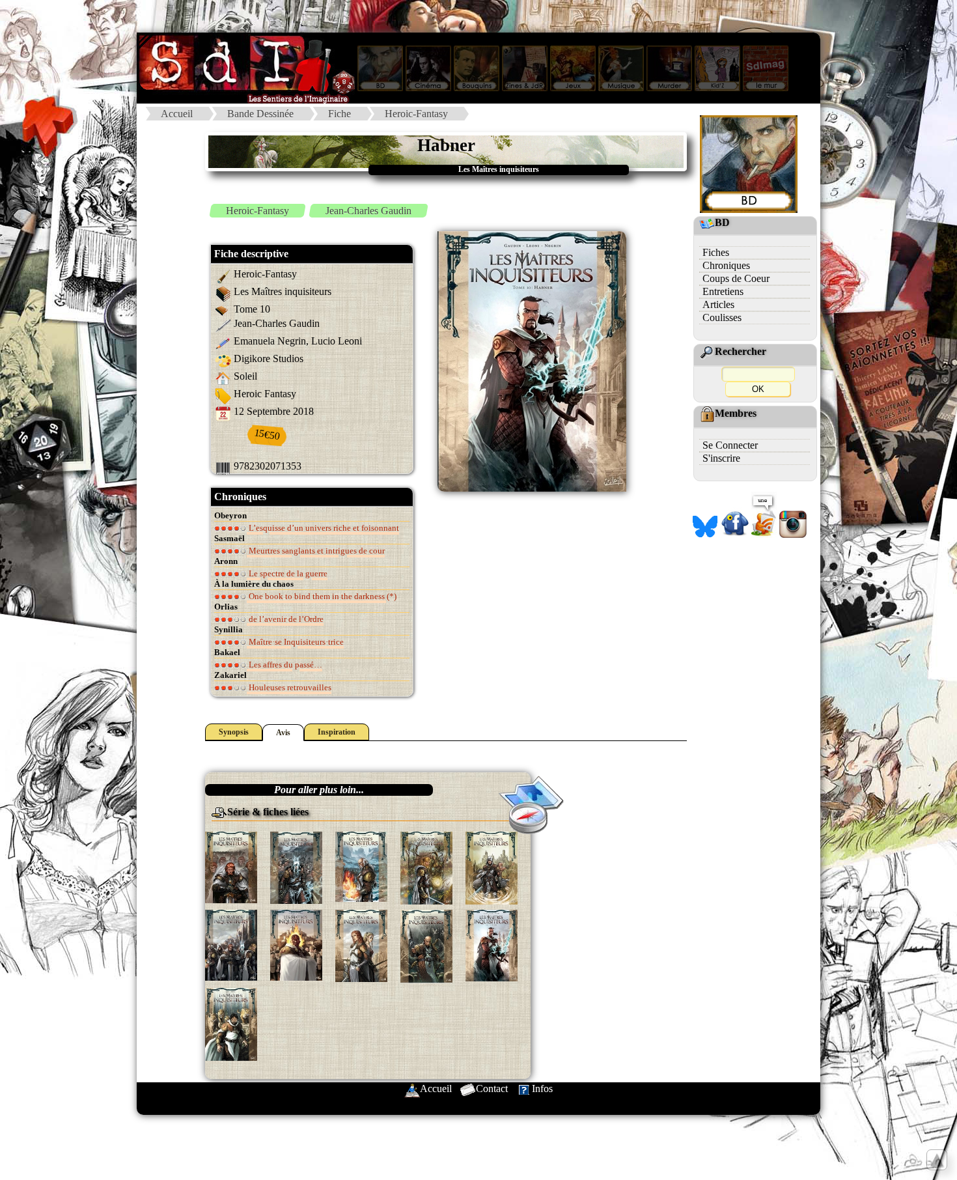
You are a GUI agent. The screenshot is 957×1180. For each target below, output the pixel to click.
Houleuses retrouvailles (289, 687)
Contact (492, 1088)
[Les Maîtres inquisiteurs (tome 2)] (296, 866)
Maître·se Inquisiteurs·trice (295, 642)
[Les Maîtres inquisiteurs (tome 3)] (361, 865)
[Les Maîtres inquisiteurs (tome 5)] (491, 866)
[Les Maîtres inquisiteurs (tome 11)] (231, 1022)
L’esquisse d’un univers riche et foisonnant (323, 528)
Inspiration (336, 732)
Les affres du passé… (284, 664)
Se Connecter (730, 445)
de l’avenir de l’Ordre (285, 619)
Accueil (177, 113)
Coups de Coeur (736, 278)
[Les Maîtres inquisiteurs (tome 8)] (361, 944)
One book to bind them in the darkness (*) (321, 596)
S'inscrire (721, 458)
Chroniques (726, 265)
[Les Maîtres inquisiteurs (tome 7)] (296, 943)
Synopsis (234, 732)
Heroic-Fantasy (416, 113)
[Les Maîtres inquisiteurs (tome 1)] (231, 865)
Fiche (339, 113)
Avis (283, 732)
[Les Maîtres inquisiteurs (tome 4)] (426, 866)
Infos (542, 1088)
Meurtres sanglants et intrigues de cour (316, 550)
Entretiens (722, 291)
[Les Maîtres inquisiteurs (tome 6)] (231, 943)
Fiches (715, 252)
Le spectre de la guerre (287, 573)
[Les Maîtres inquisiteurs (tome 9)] (426, 945)
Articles (718, 304)
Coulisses (722, 317)
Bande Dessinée (260, 113)
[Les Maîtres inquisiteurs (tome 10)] (491, 943)
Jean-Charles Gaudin (368, 210)
